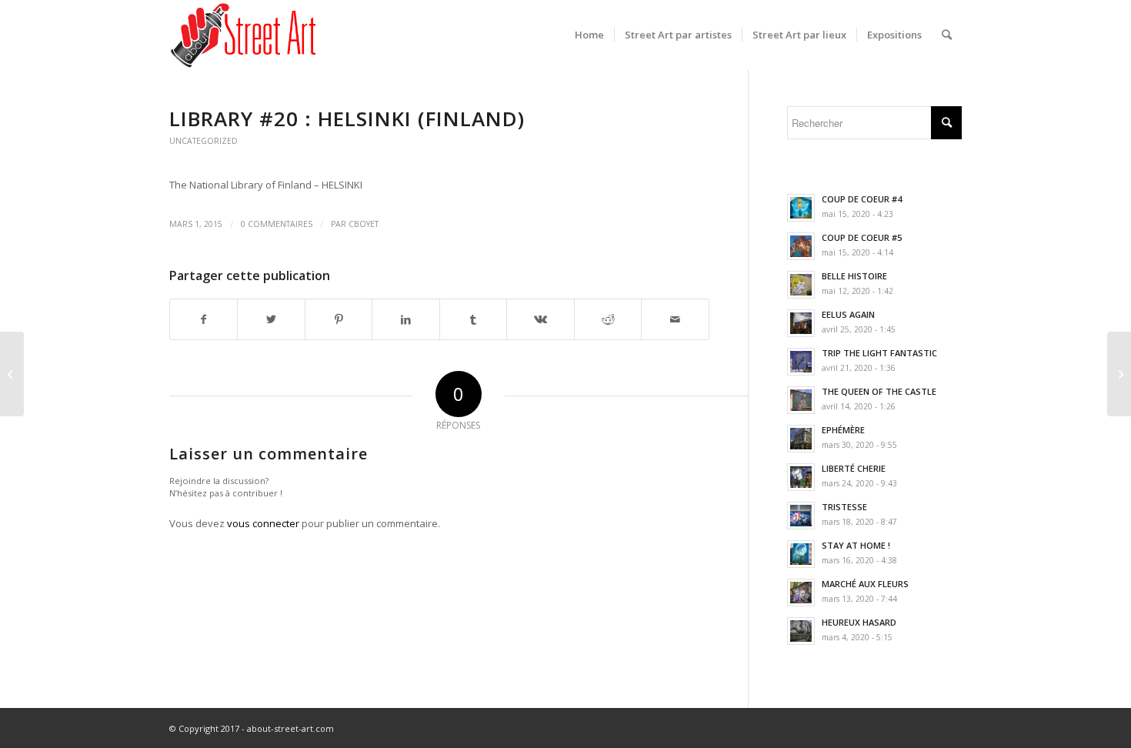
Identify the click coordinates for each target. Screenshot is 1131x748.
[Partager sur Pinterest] (338, 319)
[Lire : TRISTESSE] (801, 515)
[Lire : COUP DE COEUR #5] (801, 246)
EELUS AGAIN (848, 314)
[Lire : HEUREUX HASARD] (801, 631)
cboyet (364, 224)
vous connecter (263, 523)
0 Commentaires (276, 224)
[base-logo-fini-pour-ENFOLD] (244, 34)
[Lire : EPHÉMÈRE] (801, 438)
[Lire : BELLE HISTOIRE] (801, 285)
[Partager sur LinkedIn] (405, 319)
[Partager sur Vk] (540, 319)
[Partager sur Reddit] (608, 319)
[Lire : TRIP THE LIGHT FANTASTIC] (801, 362)
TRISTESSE (844, 507)
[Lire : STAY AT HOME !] (801, 554)
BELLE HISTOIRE (854, 276)
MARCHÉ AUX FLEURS (865, 583)
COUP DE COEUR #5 (862, 237)
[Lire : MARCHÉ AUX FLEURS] (801, 592)
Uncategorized (203, 140)
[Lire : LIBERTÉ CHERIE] (801, 477)
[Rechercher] (947, 34)
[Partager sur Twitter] (271, 319)
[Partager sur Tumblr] (473, 319)
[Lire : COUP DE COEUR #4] (801, 208)
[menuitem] (589, 34)
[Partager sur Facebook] (203, 319)
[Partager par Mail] (675, 319)
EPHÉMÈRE (843, 430)
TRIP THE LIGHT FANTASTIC (879, 353)
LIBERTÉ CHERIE (854, 468)
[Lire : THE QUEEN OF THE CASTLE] (801, 400)
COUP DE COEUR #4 (862, 199)
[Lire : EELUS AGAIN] (801, 323)
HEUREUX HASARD (859, 622)
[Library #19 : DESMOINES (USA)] (12, 374)
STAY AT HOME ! (856, 545)
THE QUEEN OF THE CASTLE (879, 391)
